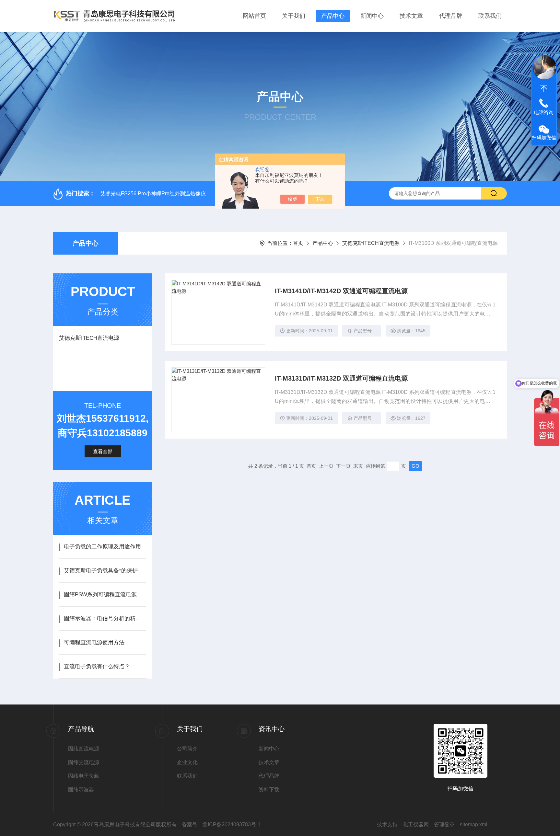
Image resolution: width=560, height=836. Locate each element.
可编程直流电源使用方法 (94, 642)
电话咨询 (544, 112)
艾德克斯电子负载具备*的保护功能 (105, 570)
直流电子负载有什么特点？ (97, 666)
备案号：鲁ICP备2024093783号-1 (221, 824)
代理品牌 (450, 16)
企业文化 (187, 762)
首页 (298, 243)
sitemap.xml (473, 824)
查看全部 (102, 451)
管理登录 (444, 824)
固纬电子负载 (83, 776)
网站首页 (254, 16)
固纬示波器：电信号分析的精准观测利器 (105, 618)
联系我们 (490, 16)
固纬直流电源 (83, 748)
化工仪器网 (416, 824)
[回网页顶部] (543, 88)
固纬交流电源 (83, 762)
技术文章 (411, 16)
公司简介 (187, 748)
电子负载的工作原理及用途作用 (102, 547)
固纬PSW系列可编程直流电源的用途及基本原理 (105, 594)
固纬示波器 (81, 789)
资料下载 (269, 789)
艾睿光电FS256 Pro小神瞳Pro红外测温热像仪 (153, 193)
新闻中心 (372, 16)
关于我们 (293, 16)
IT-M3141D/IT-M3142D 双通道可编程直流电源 (341, 290)
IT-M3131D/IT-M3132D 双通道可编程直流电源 (341, 378)
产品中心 (332, 16)
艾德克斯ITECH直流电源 (371, 243)
